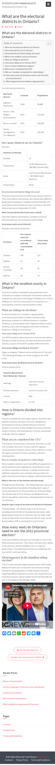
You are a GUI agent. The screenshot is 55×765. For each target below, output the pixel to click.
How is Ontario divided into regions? (19, 66)
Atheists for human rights (19, 3)
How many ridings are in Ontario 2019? (20, 63)
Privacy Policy (9, 730)
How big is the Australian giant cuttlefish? (26, 657)
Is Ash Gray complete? (12, 692)
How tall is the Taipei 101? (29, 650)
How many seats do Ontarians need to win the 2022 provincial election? (27, 77)
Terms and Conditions (12, 736)
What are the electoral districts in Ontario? (22, 47)
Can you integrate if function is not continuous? (24, 687)
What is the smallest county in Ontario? (21, 56)
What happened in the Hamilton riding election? (25, 81)
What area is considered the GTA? (18, 69)
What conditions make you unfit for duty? (21, 704)
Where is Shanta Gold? (12, 681)
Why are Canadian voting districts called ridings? (24, 72)
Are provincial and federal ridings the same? (22, 53)
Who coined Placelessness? (15, 698)
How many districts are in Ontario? (19, 50)
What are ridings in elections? (17, 59)
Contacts (7, 724)
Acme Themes (43, 757)
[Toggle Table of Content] (47, 44)
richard (19, 27)
